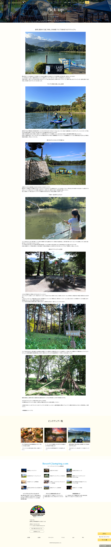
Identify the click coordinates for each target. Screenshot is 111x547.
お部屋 (65, 2)
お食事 (69, 2)
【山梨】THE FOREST (54, 470)
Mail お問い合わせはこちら (36, 528)
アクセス (80, 2)
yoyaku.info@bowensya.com (39, 525)
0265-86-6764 (104, 536)
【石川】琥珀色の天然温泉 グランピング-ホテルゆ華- (79, 482)
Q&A (84, 2)
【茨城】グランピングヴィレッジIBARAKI (57, 476)
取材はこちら (37, 531)
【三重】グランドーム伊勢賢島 (32, 481)
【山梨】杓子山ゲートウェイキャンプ (34, 476)
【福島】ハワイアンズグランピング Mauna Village (78, 476)
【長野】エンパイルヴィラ (31, 470)
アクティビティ (74, 2)
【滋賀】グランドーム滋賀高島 (55, 487)
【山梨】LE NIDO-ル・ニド (77, 470)
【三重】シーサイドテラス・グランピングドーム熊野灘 (57, 482)
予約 (87, 2)
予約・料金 (104, 540)
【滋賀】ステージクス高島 (77, 487)
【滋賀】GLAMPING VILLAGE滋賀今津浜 (34, 488)
